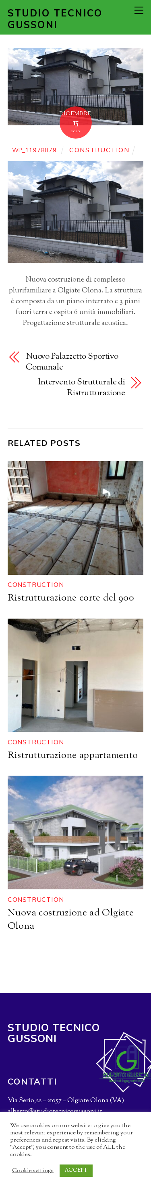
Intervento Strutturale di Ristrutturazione (81, 388)
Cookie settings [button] (33, 1171)
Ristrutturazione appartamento (73, 755)
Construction (99, 150)
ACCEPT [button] (76, 1170)
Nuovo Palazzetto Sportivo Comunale (72, 362)
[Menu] (139, 10)
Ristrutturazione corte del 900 (71, 598)
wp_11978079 (34, 150)
